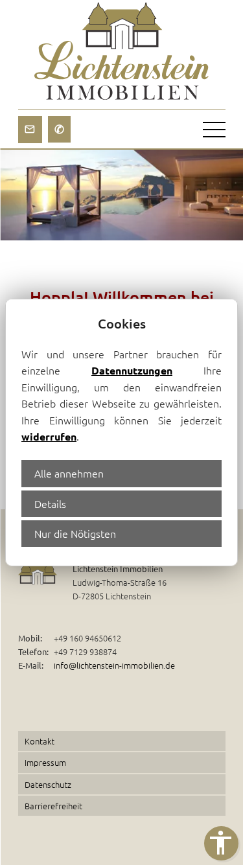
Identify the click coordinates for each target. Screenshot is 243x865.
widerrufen (48, 436)
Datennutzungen (131, 370)
